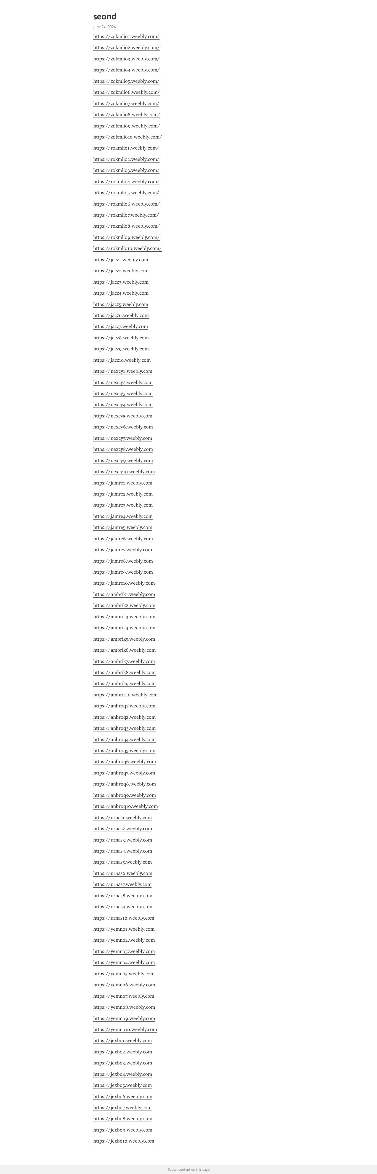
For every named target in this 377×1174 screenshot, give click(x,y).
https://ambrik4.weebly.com (124, 628)
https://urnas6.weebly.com (122, 873)
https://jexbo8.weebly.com (122, 1119)
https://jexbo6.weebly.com (122, 1096)
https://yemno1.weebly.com (124, 929)
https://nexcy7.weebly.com (122, 438)
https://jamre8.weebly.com (123, 561)
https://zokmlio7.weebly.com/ (126, 103)
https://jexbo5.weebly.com (122, 1085)
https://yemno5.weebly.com (124, 974)
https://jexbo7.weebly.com (122, 1107)
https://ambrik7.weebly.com (124, 661)
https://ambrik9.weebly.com (124, 683)
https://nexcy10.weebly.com (124, 471)
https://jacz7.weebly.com (120, 326)
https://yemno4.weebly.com (124, 962)
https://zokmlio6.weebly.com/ (126, 92)
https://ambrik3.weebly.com (124, 617)
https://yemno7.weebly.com (123, 996)
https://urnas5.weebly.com (122, 862)
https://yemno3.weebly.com (124, 951)
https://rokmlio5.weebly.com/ (126, 193)
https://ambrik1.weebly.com (124, 594)
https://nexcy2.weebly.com (123, 382)
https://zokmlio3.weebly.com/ (126, 59)
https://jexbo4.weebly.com (122, 1074)
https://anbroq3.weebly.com (124, 728)
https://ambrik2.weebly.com (124, 605)
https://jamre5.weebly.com (122, 527)
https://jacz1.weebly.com (120, 260)
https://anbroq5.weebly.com (124, 750)
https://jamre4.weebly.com (123, 516)
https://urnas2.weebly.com (122, 829)
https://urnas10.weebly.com (123, 918)
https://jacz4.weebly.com (120, 293)
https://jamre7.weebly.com (122, 550)
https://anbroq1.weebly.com (124, 706)
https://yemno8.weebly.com (124, 1007)
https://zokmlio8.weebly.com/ (126, 114)
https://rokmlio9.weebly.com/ (126, 237)
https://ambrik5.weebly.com (124, 639)
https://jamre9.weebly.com (123, 572)
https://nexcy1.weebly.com (122, 371)
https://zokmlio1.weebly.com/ (126, 36)
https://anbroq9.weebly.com (124, 795)
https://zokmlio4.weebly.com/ (126, 70)
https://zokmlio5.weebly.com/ (126, 81)
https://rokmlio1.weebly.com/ (126, 148)
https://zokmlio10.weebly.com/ (127, 137)
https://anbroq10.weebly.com (125, 806)
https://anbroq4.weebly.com (124, 739)
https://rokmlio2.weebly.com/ (126, 159)
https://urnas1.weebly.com (122, 817)
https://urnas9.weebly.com (122, 907)
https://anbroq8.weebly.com (124, 784)
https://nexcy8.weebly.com (123, 449)
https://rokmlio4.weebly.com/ (126, 182)
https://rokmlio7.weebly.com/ (126, 215)
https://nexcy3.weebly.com (123, 393)
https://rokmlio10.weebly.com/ (127, 248)
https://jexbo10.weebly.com (123, 1141)
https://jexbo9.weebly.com (122, 1130)
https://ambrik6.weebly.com (124, 650)
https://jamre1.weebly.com (122, 483)
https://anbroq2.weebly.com (124, 717)
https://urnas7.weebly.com (122, 884)
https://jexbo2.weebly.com (122, 1052)
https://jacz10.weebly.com (122, 360)
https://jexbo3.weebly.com (122, 1063)
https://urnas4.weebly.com (122, 851)
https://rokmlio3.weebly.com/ (126, 170)
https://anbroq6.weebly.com (124, 761)
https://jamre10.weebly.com (124, 583)
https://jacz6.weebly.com (121, 315)
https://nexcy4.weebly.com (123, 404)
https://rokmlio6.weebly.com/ (126, 204)
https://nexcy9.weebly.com (123, 460)
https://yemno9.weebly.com (124, 1018)
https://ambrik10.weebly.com (125, 695)
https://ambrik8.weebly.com (124, 672)
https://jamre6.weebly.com (123, 539)
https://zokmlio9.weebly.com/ (126, 126)
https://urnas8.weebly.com (122, 896)
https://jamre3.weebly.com (123, 505)
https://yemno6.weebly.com (124, 985)
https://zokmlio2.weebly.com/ (126, 47)
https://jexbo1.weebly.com (122, 1040)
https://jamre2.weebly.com (123, 494)
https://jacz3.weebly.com (120, 282)
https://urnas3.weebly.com (122, 840)
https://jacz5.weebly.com (120, 304)
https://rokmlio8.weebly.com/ (126, 226)
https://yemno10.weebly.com (125, 1029)
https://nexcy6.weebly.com (123, 427)
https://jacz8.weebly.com (121, 338)
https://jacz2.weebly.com (120, 271)
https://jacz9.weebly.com (121, 349)
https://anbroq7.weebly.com (124, 773)
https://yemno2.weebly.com (124, 940)
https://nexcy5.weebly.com (122, 416)
